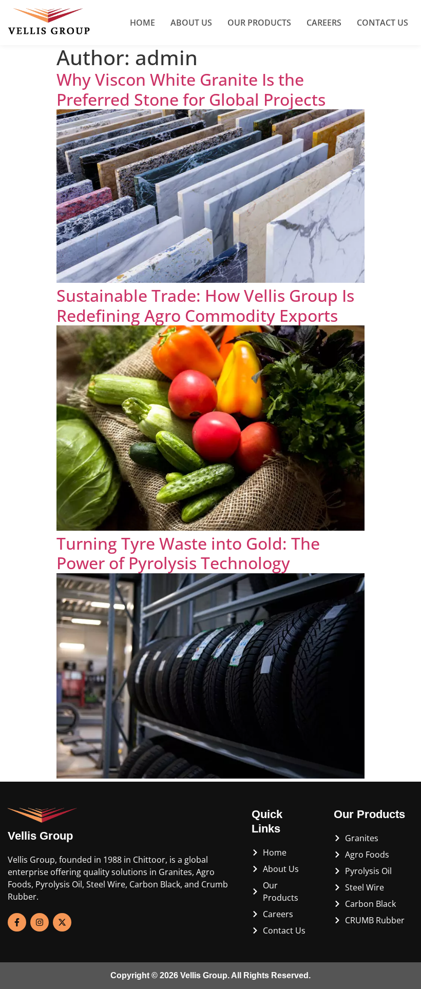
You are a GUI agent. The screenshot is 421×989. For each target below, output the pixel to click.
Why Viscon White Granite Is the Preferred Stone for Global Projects (191, 89)
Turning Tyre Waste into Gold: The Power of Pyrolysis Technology (188, 553)
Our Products (259, 22)
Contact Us (382, 22)
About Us (191, 22)
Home (142, 22)
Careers (324, 22)
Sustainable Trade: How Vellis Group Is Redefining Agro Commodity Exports (205, 305)
